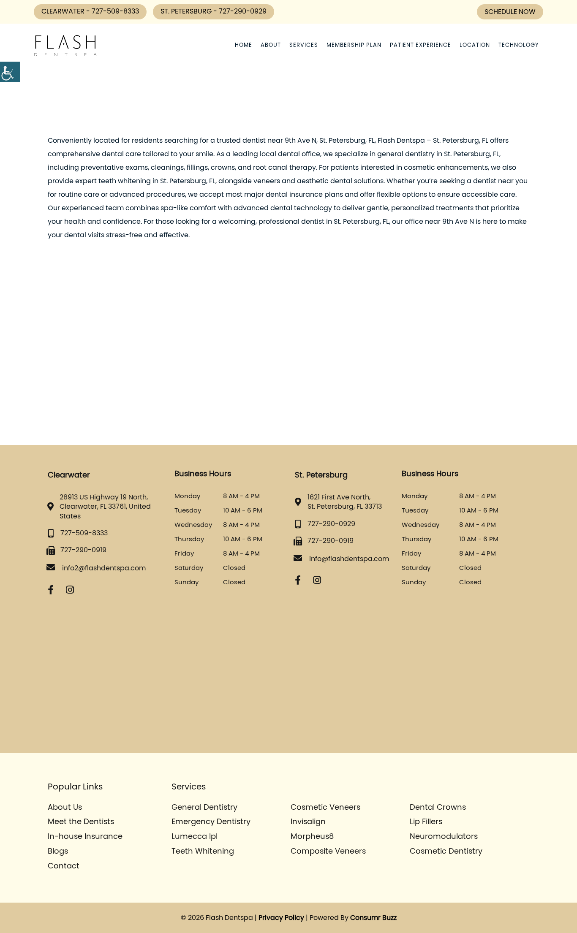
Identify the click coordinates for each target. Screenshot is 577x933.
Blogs (58, 851)
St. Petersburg (187, 11)
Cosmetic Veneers (325, 807)
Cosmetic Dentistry (446, 851)
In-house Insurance (85, 837)
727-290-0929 (243, 11)
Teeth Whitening (202, 851)
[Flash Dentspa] (65, 46)
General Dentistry (204, 807)
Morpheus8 (312, 837)
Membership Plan (354, 45)
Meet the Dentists (81, 822)
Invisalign (308, 822)
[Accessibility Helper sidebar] (10, 72)
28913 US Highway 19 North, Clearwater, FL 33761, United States (105, 507)
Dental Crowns (438, 807)
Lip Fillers (426, 822)
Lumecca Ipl (194, 837)
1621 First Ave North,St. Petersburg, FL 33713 (345, 502)
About (271, 45)
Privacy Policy (281, 917)
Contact (63, 866)
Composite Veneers (328, 851)
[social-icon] (51, 590)
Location (475, 45)
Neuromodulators (444, 837)
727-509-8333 (115, 11)
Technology (518, 45)
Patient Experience (420, 45)
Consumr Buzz (373, 917)
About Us (65, 807)
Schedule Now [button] (510, 11)
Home (243, 45)
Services (303, 45)
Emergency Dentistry (210, 822)
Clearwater (63, 11)
